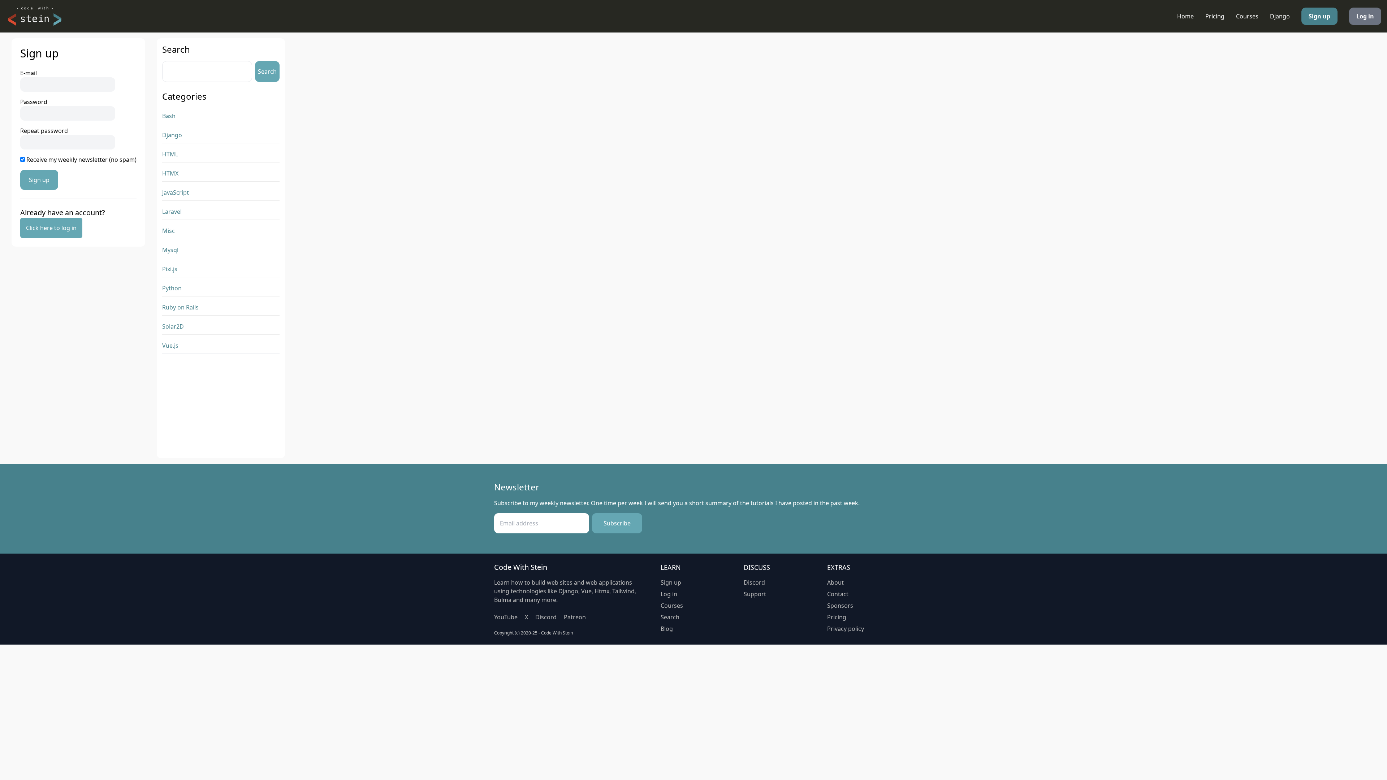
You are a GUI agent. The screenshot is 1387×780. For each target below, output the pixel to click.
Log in (1365, 16)
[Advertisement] (221, 408)
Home (1185, 16)
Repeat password (44, 131)
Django (1280, 16)
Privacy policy (845, 629)
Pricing (1214, 16)
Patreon (575, 617)
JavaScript (175, 192)
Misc (168, 231)
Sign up (1319, 16)
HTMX (170, 173)
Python (172, 288)
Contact (837, 594)
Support (755, 594)
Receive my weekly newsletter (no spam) (81, 160)
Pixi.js (169, 269)
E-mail (28, 73)
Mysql (170, 250)
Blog (667, 629)
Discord (546, 617)
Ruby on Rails (180, 307)
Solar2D (173, 326)
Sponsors (840, 606)
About (835, 582)
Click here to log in (51, 228)
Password (33, 102)
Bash (169, 116)
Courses (1247, 16)
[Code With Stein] (35, 16)
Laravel (172, 212)
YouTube (506, 617)
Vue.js (170, 346)
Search (267, 71)
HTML (170, 154)
